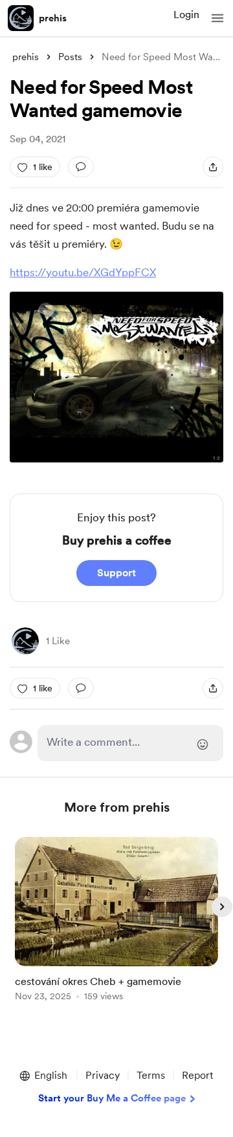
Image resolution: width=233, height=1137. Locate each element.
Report (197, 1075)
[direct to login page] (130, 743)
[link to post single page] (116, 921)
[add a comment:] (81, 167)
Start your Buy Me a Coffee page (112, 1098)
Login (186, 14)
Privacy (102, 1075)
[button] (217, 18)
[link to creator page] (25, 641)
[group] (116, 926)
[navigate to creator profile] (21, 18)
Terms (151, 1075)
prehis (53, 18)
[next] (222, 906)
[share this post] (213, 167)
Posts (70, 57)
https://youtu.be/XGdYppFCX (83, 272)
